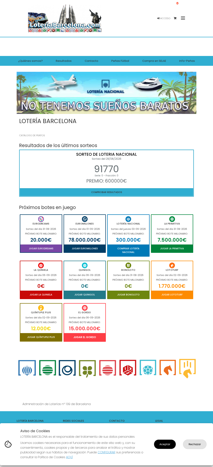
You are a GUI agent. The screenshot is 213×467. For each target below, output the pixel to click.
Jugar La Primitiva (172, 248)
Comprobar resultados (106, 192)
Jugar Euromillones (85, 248)
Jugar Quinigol (84, 294)
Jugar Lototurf (172, 294)
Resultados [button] (64, 61)
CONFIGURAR (106, 452)
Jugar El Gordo (84, 337)
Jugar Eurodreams (41, 248)
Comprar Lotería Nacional (128, 250)
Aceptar (164, 444)
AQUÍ (69, 457)
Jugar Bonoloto (128, 294)
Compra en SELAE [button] (154, 61)
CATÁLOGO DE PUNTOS (32, 135)
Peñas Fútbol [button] (120, 61)
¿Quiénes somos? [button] (30, 61)
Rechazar (195, 444)
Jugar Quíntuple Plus (41, 337)
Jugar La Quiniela (41, 294)
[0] (177, 18)
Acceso (165, 18)
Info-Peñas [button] (187, 61)
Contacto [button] (91, 61)
